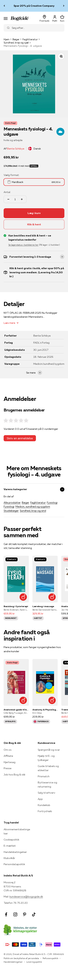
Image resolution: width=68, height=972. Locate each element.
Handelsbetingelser (15, 852)
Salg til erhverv (46, 792)
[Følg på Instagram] (15, 914)
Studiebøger (11, 510)
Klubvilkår (9, 858)
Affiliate (8, 755)
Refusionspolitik (50, 958)
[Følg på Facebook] (6, 914)
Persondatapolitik (14, 864)
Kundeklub (44, 805)
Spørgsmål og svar (49, 749)
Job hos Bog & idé (14, 774)
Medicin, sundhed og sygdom (32, 506)
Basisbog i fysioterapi (16, 606)
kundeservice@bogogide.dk (26, 896)
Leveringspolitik (34, 962)
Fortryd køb (45, 811)
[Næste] (63, 6)
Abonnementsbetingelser (17, 831)
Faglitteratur (30, 39)
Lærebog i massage (43, 606)
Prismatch (44, 776)
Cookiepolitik (11, 839)
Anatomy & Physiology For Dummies (45, 709)
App (40, 799)
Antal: (7, 192)
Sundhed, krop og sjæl (16, 42)
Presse (7, 768)
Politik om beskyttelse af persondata (21, 958)
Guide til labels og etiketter (48, 768)
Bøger (16, 39)
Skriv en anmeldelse (20, 438)
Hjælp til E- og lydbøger (46, 757)
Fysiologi (52, 502)
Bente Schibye (15, 148)
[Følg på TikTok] (33, 914)
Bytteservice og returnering (47, 784)
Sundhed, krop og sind (33, 510)
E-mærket (10, 845)
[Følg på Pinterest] (24, 914)
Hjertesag (9, 762)
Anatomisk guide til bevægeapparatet (16, 709)
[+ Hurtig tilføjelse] (23, 597)
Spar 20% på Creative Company (34, 5)
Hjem (6, 39)
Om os (7, 749)
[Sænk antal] (8, 199)
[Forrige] (4, 6)
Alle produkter (12, 502)
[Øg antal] (21, 199)
